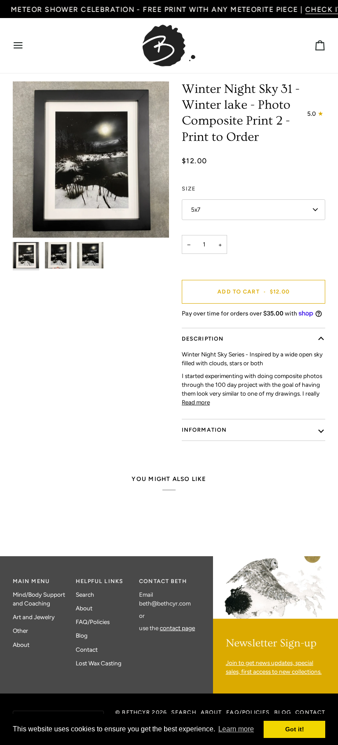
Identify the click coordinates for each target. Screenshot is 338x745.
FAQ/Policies (93, 621)
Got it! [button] (294, 729)
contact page (177, 627)
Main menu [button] (31, 581)
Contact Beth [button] (163, 581)
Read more (196, 402)
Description (203, 338)
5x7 (195, 209)
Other (20, 630)
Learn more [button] (236, 729)
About (21, 644)
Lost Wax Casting (98, 663)
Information (204, 429)
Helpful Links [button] (99, 581)
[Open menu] (26, 45)
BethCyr (136, 712)
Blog (82, 635)
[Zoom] (91, 159)
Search (85, 594)
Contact (87, 649)
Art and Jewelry (34, 616)
